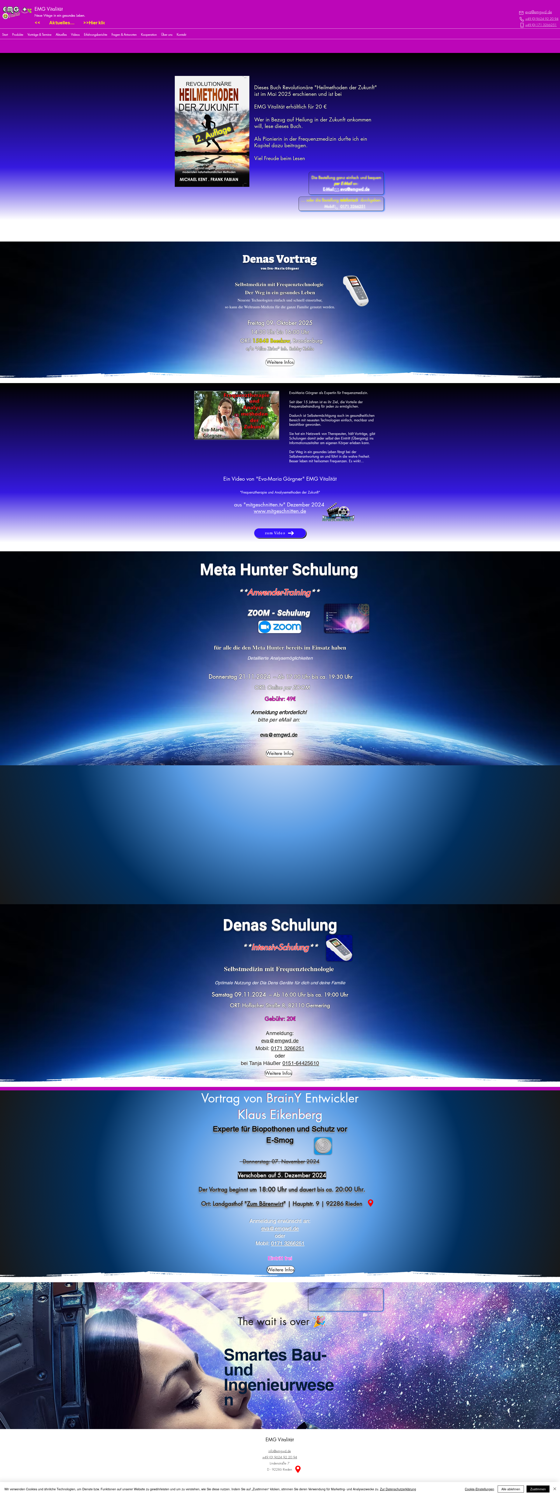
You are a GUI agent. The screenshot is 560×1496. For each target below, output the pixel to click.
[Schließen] (554, 1488)
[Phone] (521, 19)
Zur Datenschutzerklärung (398, 1489)
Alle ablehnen (510, 1489)
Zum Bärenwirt (265, 1203)
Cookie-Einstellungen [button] (479, 1489)
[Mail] (521, 13)
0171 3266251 (287, 1048)
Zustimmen (538, 1489)
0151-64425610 (300, 1063)
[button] (370, 1203)
